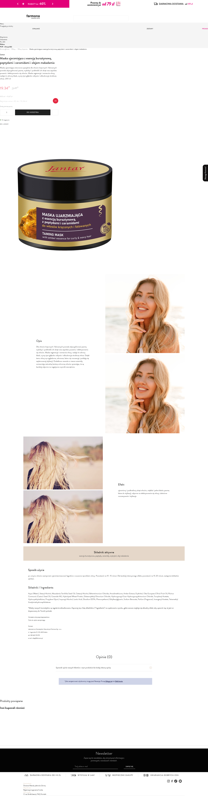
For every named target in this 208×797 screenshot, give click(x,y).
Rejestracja (27, 790)
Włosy (13, 49)
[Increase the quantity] (11, 113)
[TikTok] (175, 781)
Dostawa (26, 785)
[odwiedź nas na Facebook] (172, 781)
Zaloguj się (109, 681)
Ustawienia (3, 39)
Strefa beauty (32, 794)
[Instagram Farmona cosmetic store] (168, 781)
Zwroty (43, 785)
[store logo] (34, 17)
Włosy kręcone (22, 49)
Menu (2, 23)
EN (4, 42)
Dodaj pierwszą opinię (6, 106)
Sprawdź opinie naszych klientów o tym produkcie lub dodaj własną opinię (83, 667)
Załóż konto (119, 681)
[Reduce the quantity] (2, 113)
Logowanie (34, 790)
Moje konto (4, 37)
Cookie (40, 790)
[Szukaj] (179, 17)
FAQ (38, 794)
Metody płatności (35, 785)
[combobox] (100, 18)
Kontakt (43, 794)
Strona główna (4, 49)
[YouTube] (180, 781)
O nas (25, 794)
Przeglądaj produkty (6, 26)
